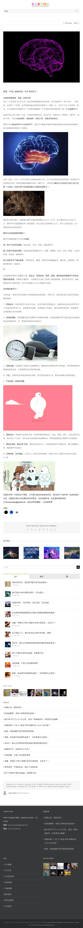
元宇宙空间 (9, 876)
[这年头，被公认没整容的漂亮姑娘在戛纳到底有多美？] (8, 643)
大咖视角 (8, 888)
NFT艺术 (8, 870)
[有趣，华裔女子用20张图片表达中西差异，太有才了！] (8, 623)
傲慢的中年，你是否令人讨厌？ (17, 749)
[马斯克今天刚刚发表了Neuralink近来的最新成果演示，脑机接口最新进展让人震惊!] (31, 693)
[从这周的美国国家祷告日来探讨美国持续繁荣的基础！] (8, 613)
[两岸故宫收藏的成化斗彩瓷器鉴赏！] (23, 693)
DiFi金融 (8, 864)
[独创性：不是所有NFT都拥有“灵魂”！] (67, 872)
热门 (16, 576)
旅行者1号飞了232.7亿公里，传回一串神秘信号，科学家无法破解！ (32, 719)
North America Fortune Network (52, 922)
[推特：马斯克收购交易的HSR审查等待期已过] (63, 693)
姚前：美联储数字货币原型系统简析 (19, 731)
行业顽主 (8, 906)
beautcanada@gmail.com (18, 825)
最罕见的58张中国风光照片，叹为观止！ (28, 592)
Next (76, 23)
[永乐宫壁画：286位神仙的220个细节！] (47, 693)
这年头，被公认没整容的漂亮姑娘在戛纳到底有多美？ (34, 643)
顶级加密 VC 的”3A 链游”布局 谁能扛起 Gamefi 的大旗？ (27, 725)
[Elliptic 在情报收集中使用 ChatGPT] (39, 693)
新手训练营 (9, 900)
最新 (41, 576)
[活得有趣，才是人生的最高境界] (8, 664)
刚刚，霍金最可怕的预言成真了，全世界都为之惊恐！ (34, 673)
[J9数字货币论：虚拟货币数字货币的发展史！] (8, 583)
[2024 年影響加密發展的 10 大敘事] (7, 693)
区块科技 (8, 882)
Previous (68, 23)
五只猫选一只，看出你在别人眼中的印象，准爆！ (32, 633)
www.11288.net (14, 829)
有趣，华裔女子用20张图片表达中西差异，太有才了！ (34, 623)
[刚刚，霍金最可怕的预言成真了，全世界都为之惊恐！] (8, 674)
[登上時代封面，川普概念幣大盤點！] (15, 693)
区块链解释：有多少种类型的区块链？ (20, 713)
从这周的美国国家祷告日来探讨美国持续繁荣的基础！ (34, 613)
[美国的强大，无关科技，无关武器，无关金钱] (8, 603)
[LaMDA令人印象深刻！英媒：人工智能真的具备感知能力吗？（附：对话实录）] (55, 693)
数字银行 (8, 894)
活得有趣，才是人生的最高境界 (25, 663)
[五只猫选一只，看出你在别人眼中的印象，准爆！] (8, 633)
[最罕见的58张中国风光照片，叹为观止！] (8, 593)
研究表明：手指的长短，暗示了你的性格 (21, 767)
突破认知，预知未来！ (14, 707)
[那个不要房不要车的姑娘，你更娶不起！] (8, 654)
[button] (4, 552)
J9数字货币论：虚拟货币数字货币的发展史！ (30, 582)
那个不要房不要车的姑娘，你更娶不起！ (28, 653)
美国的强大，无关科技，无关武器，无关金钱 (30, 602)
